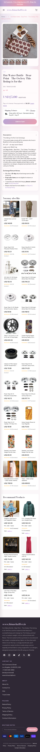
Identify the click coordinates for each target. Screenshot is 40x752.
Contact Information (9, 718)
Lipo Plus (24, 590)
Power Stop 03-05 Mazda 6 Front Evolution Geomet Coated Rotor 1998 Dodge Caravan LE (11, 308)
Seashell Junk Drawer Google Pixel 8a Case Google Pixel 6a (27, 451)
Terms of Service (7, 711)
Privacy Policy (6, 708)
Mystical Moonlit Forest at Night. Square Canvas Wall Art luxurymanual (11, 555)
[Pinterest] (29, 655)
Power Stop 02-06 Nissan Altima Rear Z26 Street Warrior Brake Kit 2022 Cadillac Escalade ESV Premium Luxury (29, 278)
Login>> (9, 531)
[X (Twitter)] (24, 655)
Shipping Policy (7, 715)
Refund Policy (6, 704)
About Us (5, 684)
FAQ (3, 691)
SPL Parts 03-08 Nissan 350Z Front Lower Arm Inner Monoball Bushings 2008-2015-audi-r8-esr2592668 (10, 278)
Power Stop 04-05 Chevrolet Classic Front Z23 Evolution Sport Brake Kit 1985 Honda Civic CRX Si (29, 365)
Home (3, 17)
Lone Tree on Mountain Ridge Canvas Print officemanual (10, 591)
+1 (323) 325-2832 (8, 670)
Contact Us (6, 688)
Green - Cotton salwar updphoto (27, 479)
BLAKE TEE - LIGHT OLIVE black (27, 219)
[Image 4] (24, 62)
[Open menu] (3, 10)
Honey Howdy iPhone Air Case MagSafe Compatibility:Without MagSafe (28, 423)
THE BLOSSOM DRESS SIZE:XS (28, 555)
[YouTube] (14, 655)
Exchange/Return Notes (11, 171)
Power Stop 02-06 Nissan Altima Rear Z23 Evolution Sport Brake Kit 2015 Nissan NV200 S (29, 308)
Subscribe (32, 729)
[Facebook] (4, 655)
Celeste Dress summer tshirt (10, 219)
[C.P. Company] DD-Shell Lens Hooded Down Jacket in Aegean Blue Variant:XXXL (29, 519)
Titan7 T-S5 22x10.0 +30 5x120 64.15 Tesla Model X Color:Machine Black (11, 336)
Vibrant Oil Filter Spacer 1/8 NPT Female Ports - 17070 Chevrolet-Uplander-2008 (10, 365)
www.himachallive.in (16, 9)
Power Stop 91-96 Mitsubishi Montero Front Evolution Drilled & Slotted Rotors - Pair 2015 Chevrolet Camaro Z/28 (11, 248)
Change (32, 110)
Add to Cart (20, 122)
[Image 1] (6, 62)
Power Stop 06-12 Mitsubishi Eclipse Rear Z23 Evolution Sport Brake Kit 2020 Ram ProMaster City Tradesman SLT (11, 395)
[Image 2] (12, 62)
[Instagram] (9, 655)
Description (7, 135)
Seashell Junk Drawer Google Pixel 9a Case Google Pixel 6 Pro (10, 451)
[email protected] (13, 183)
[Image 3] (18, 62)
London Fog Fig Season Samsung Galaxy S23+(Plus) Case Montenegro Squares (28, 336)
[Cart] (36, 10)
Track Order (6, 695)
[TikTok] (19, 655)
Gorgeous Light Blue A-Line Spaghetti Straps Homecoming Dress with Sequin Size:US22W (10, 519)
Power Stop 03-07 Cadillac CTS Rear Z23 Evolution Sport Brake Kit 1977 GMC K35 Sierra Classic (11, 423)
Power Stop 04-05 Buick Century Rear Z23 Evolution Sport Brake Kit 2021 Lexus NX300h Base (28, 395)
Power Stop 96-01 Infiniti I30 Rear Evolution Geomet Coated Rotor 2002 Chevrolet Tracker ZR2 (28, 248)
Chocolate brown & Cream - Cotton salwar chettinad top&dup (11, 479)
